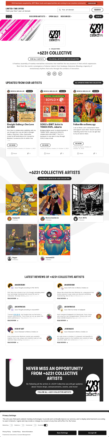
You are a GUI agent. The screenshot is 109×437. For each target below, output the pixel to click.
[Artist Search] (91, 16)
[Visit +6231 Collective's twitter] (60, 74)
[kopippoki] (21, 203)
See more (12, 145)
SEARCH (97, 10)
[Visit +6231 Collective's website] (49, 74)
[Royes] (21, 243)
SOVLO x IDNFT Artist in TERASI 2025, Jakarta (51, 125)
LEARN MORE (92, 3)
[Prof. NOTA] (87, 203)
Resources (66, 16)
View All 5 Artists (37, 59)
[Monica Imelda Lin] (54, 203)
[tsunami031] (54, 243)
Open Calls (53, 16)
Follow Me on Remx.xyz (84, 124)
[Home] (9, 16)
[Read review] (30, 291)
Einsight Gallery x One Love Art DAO (20, 125)
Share (15, 153)
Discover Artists (37, 16)
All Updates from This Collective (88, 83)
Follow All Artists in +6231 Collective (64, 59)
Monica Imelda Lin (17, 91)
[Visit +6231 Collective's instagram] (54, 74)
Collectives (55, 49)
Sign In (98, 16)
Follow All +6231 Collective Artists (54, 392)
